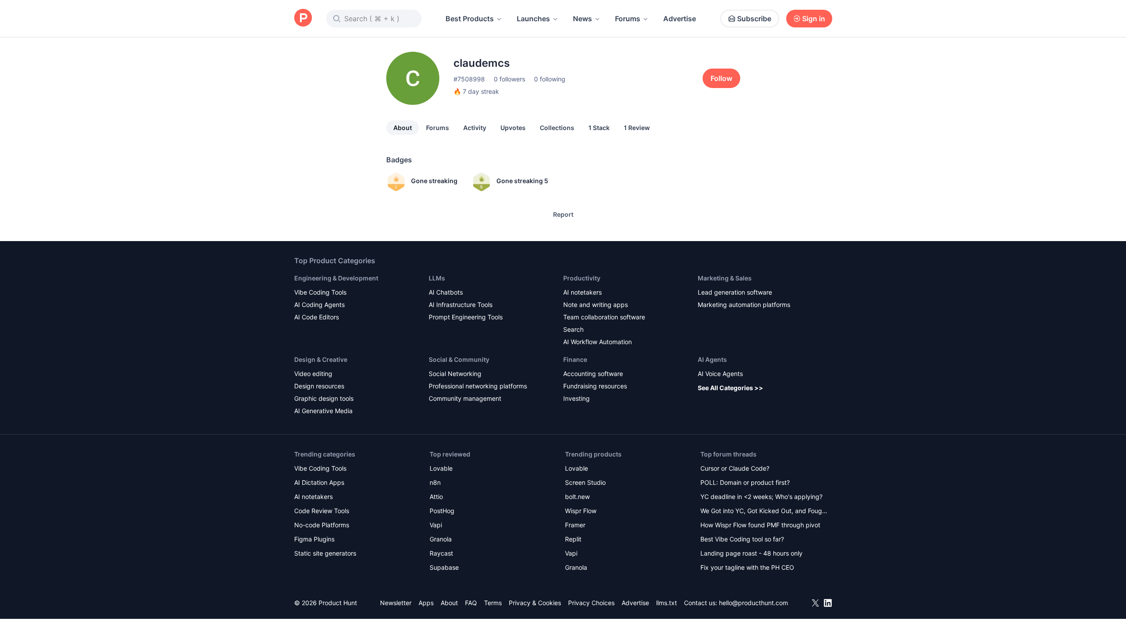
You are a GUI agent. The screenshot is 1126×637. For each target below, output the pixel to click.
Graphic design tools (324, 398)
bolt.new (577, 496)
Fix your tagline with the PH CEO (747, 567)
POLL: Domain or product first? (745, 482)
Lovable (441, 468)
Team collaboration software (604, 317)
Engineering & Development (336, 278)
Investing (576, 398)
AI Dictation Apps (319, 482)
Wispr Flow (580, 510)
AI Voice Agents (720, 373)
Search (573, 329)
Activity (474, 127)
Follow (721, 78)
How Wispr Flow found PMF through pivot (760, 525)
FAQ (471, 602)
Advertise (679, 18)
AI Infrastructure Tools (460, 304)
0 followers (509, 79)
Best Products (470, 18)
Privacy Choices (591, 602)
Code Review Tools (321, 510)
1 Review (637, 127)
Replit (573, 539)
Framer (575, 525)
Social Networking (455, 373)
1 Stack (599, 127)
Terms (493, 602)
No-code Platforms (321, 525)
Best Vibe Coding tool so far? (742, 539)
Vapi (436, 525)
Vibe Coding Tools (320, 292)
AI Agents (712, 359)
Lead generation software (735, 292)
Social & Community (459, 359)
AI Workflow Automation (597, 341)
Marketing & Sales (725, 278)
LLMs (437, 278)
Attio (436, 496)
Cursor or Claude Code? (734, 468)
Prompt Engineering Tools (466, 317)
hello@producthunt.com (753, 602)
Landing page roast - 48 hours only (751, 553)
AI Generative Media (323, 410)
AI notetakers (582, 292)
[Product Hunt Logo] (303, 18)
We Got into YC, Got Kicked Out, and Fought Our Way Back (764, 511)
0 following (549, 79)
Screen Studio (585, 482)
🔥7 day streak (476, 91)
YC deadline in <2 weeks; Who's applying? (761, 496)
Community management (465, 398)
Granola (441, 539)
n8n (435, 482)
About (402, 127)
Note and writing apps (595, 304)
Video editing (313, 373)
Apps (426, 602)
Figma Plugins (314, 539)
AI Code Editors (316, 317)
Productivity (581, 278)
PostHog (442, 510)
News (582, 18)
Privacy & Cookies (535, 602)
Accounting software (593, 373)
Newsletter (395, 602)
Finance (575, 359)
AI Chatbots (446, 292)
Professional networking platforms (478, 386)
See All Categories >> (730, 387)
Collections (557, 127)
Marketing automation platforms (744, 304)
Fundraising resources (595, 386)
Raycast (441, 553)
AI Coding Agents (319, 304)
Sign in (813, 18)
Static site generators (325, 553)
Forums (627, 18)
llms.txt (666, 602)
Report (563, 214)
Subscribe (754, 18)
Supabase (444, 567)
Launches (533, 18)
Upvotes (513, 127)
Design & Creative (320, 359)
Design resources (319, 386)
